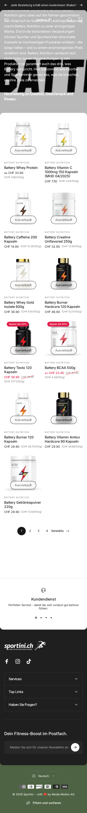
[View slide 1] (35, 617)
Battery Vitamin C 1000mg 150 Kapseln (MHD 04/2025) (61, 172)
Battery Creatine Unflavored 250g (58, 239)
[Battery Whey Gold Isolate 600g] (23, 273)
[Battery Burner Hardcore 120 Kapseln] (64, 273)
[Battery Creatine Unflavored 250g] (64, 208)
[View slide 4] (51, 617)
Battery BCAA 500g (60, 368)
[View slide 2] (41, 617)
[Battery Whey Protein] (23, 138)
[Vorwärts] (81, 5)
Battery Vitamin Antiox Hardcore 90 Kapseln (62, 439)
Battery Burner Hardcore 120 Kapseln (62, 304)
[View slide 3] (46, 617)
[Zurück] (6, 5)
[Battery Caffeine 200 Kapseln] (23, 208)
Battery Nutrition (16, 162)
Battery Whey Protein (21, 168)
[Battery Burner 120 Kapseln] (23, 408)
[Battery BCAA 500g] (64, 338)
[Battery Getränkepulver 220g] (23, 473)
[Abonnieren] (75, 747)
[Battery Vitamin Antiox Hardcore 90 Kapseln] (64, 408)
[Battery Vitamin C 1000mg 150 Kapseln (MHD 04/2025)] (64, 138)
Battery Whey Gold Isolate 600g (19, 304)
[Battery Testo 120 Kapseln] (23, 338)
